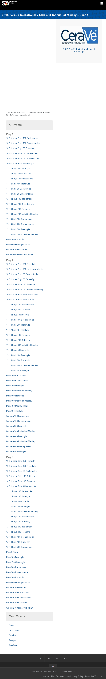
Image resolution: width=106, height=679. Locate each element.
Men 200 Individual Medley (19, 390)
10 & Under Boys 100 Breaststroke (23, 143)
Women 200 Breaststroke (18, 597)
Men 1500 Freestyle (15, 562)
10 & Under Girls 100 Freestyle (20, 481)
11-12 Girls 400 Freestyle (18, 183)
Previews (13, 635)
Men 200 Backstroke (16, 567)
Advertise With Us (93, 676)
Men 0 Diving (12, 552)
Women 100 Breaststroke (18, 421)
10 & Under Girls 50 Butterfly (20, 299)
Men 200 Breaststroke (17, 572)
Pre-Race (13, 645)
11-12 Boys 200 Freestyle (18, 309)
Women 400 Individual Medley (20, 441)
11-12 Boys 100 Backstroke (19, 491)
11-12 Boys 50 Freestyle (17, 314)
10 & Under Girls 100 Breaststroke (22, 158)
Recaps (12, 640)
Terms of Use (62, 676)
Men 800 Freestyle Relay (18, 244)
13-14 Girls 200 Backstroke (19, 547)
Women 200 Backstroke (17, 592)
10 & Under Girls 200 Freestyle (20, 284)
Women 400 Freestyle (16, 436)
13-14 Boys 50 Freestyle (17, 350)
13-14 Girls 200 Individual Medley (22, 234)
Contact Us (48, 676)
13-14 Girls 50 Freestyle (17, 370)
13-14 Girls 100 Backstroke (19, 219)
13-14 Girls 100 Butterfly (18, 542)
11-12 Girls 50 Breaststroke (19, 193)
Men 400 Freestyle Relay (18, 582)
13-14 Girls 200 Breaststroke (20, 224)
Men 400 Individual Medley (19, 400)
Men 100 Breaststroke (17, 380)
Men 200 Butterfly (15, 577)
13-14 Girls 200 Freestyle (18, 229)
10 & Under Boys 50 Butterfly (20, 279)
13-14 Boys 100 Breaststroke (20, 516)
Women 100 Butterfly (16, 249)
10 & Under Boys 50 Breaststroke (22, 274)
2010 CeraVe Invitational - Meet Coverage (79, 50)
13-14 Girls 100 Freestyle (18, 355)
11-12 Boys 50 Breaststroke (19, 178)
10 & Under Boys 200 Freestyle (21, 264)
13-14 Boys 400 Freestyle (18, 531)
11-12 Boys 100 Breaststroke (20, 304)
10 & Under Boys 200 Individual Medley (25, 269)
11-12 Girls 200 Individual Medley (22, 511)
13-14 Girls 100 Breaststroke (20, 536)
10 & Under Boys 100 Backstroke (22, 138)
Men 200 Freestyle (15, 385)
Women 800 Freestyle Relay (19, 254)
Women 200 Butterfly (16, 602)
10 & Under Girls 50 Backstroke (21, 486)
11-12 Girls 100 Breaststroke (20, 319)
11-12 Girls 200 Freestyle (18, 324)
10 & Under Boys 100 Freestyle (21, 466)
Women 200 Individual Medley (20, 431)
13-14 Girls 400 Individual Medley (22, 365)
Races (11, 625)
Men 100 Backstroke (16, 375)
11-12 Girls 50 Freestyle (17, 330)
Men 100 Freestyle (15, 557)
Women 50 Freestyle (16, 451)
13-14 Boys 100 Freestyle (18, 335)
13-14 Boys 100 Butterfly (18, 521)
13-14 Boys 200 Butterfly (18, 340)
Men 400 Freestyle (15, 395)
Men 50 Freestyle (14, 411)
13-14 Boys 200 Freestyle (18, 209)
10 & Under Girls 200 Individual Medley (24, 289)
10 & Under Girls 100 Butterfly (20, 476)
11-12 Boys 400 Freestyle (18, 168)
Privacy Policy (76, 676)
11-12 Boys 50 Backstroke (18, 173)
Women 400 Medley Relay (18, 446)
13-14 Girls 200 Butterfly (18, 360)
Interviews (14, 630)
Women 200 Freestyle (16, 426)
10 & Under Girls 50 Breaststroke (22, 294)
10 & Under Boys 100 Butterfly (20, 461)
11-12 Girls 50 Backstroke (18, 188)
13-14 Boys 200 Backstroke (19, 526)
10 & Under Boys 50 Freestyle (20, 148)
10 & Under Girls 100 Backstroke (21, 153)
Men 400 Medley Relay (17, 405)
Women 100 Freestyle (16, 587)
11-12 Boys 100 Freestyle (18, 496)
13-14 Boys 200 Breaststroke (20, 204)
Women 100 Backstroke (17, 416)
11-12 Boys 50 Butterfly (17, 501)
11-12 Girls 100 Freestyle (18, 506)
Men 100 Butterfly (15, 239)
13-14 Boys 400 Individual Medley (22, 345)
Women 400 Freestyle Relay (19, 607)
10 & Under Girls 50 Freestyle (20, 163)
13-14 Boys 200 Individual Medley (22, 214)
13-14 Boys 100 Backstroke (19, 198)
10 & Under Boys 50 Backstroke (21, 471)
